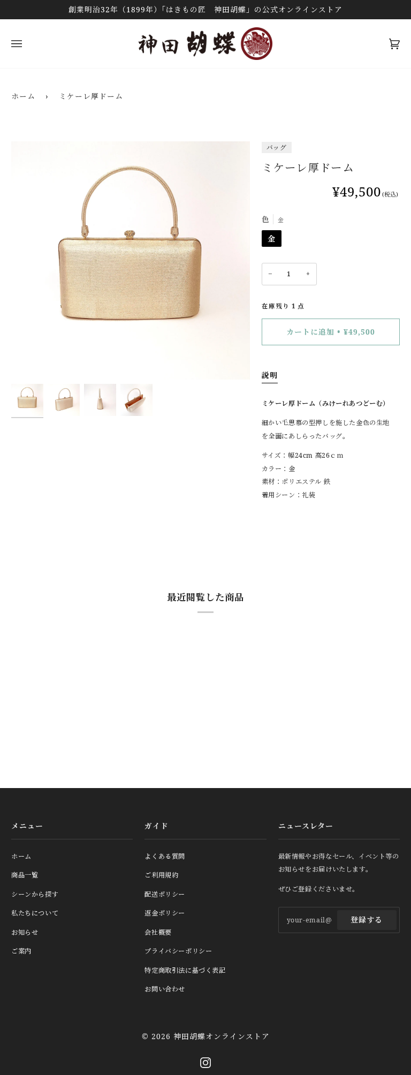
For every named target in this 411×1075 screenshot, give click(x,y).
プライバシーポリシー (178, 951)
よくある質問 (164, 856)
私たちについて (34, 913)
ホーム (23, 96)
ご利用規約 (161, 875)
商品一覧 (24, 875)
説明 (270, 375)
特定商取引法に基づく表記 (184, 970)
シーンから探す (34, 894)
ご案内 (21, 951)
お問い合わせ (164, 989)
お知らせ (24, 932)
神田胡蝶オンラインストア (221, 1036)
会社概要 (157, 932)
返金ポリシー (164, 913)
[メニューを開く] (27, 43)
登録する (367, 919)
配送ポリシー (164, 894)
